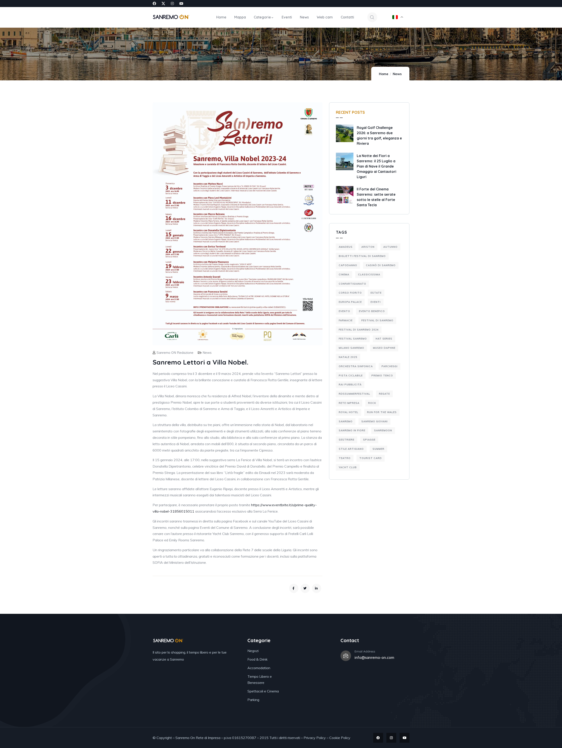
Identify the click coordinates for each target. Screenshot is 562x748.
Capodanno (348, 265)
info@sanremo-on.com (374, 657)
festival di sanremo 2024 (359, 329)
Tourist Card (370, 458)
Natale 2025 (348, 357)
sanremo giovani (374, 421)
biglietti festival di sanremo (362, 256)
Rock (372, 403)
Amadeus (346, 246)
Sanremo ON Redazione (175, 353)
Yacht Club (348, 467)
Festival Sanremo (353, 338)
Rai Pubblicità (350, 384)
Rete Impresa (349, 403)
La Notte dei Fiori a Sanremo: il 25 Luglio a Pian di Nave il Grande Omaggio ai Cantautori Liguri (376, 166)
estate (376, 292)
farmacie (346, 320)
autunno (390, 246)
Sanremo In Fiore (352, 430)
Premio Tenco (382, 375)
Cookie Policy (339, 737)
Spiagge (369, 439)
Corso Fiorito (350, 292)
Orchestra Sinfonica (356, 366)
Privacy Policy (315, 737)
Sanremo (346, 421)
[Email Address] (345, 655)
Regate (384, 393)
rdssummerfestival (354, 393)
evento (344, 311)
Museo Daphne (384, 347)
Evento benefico (372, 311)
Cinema (344, 274)
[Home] (171, 17)
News (397, 74)
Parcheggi (390, 366)
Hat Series (384, 338)
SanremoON (383, 430)
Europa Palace (350, 302)
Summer (378, 448)
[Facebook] (154, 3)
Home (383, 74)
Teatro (345, 458)
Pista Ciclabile (351, 375)
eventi (376, 302)
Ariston (368, 246)
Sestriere (346, 439)
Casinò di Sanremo (381, 265)
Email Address (365, 651)
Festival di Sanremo (377, 320)
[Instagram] (172, 3)
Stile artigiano (351, 448)
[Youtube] (181, 3)
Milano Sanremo (351, 347)
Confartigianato (352, 283)
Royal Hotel (348, 412)
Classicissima (369, 274)
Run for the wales (382, 412)
